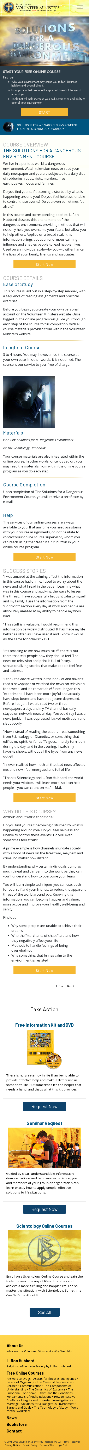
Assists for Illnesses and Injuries (54, 1379)
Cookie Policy (30, 1444)
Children (12, 1386)
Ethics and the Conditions (56, 1393)
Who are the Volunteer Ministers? (29, 1351)
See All (44, 1312)
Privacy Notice (12, 1444)
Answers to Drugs (19, 1379)
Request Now (44, 1106)
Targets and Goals (19, 1407)
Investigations (61, 1400)
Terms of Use (47, 1444)
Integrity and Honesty (35, 1400)
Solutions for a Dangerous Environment (48, 1404)
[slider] (40, 62)
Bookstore (17, 1424)
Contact (14, 1430)
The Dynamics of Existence (47, 1389)
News (12, 1417)
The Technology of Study (51, 1407)
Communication (30, 1386)
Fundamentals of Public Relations (29, 1396)
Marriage (13, 1404)
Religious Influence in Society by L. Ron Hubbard (39, 1366)
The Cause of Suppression (54, 1382)
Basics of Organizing (20, 1382)
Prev (60, 986)
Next (70, 986)
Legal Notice (63, 1444)
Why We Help (63, 1351)
